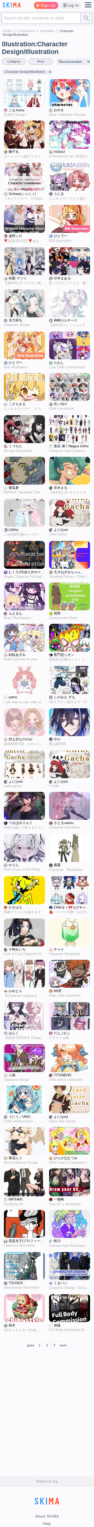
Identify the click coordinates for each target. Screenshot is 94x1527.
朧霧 (57, 865)
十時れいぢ (17, 949)
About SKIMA (47, 1516)
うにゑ (59, 194)
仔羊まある (62, 278)
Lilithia (13, 530)
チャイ (59, 949)
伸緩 (57, 1325)
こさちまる (17, 404)
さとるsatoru (63, 823)
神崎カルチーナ (66, 320)
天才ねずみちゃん (67, 572)
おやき (59, 110)
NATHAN (15, 1199)
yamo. (13, 697)
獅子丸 (14, 152)
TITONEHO (62, 1075)
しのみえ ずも (64, 697)
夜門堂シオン (64, 655)
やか (57, 739)
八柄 (12, 1075)
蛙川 (57, 1241)
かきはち (15, 907)
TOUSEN (16, 1283)
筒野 (57, 613)
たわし (59, 363)
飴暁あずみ (17, 655)
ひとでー (60, 236)
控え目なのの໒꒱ (20, 739)
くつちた (15, 446)
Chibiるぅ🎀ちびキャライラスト (72, 907)
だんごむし (62, 1033)
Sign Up (48, 5)
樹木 (12, 1325)
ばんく (14, 1033)
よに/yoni (61, 530)
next (63, 1345)
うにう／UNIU (19, 1117)
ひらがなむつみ (66, 1158)
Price (40, 61)
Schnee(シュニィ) (22, 194)
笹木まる (60, 488)
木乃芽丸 (15, 320)
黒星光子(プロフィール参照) (27, 1241)
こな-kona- (17, 110)
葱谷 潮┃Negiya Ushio (71, 446)
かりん (14, 865)
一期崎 (59, 1199)
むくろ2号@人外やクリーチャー (27, 572)
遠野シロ (15, 236)
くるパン (60, 1283)
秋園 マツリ (18, 278)
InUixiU (59, 152)
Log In (73, 5)
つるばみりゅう (20, 823)
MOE (58, 991)
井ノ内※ (60, 404)
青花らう (15, 1158)
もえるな (15, 613)
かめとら (15, 991)
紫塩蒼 (14, 488)
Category (13, 61)
